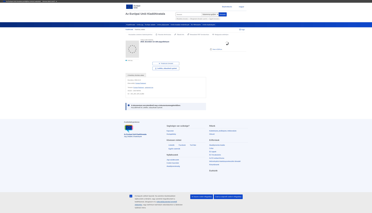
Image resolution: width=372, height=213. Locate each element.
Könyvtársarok (214, 164)
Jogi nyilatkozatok (173, 160)
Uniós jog (140, 25)
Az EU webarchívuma (216, 158)
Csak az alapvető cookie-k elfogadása (228, 197)
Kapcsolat (170, 131)
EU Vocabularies (215, 155)
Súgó (243, 29)
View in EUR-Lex (217, 49)
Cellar (211, 148)
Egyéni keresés (214, 19)
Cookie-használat (173, 163)
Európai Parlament (141, 83)
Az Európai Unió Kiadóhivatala (145, 13)
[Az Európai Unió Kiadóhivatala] (133, 7)
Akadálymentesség (173, 166)
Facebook (182, 145)
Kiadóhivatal (130, 25)
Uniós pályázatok (163, 25)
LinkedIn (171, 145)
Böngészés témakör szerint (198, 19)
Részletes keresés (182, 19)
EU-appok (212, 151)
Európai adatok (150, 25)
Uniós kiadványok (208, 25)
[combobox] (188, 14)
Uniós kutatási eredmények (180, 25)
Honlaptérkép (171, 134)
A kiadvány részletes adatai (136, 75)
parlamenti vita (149, 87)
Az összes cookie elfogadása (202, 197)
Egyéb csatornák (174, 149)
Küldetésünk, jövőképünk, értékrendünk (222, 131)
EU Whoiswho (196, 25)
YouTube (193, 145)
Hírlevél (212, 134)
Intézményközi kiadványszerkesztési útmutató (225, 161)
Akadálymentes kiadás (217, 145)
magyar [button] (241, 7)
